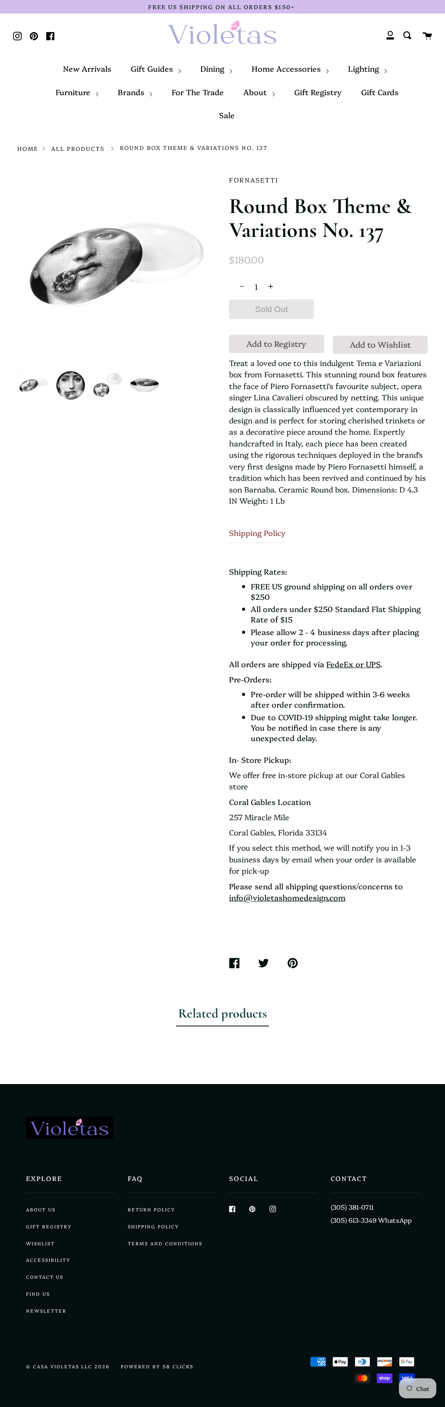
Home (27, 148)
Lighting (364, 68)
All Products (78, 148)
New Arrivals (87, 68)
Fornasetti (254, 179)
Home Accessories (287, 68)
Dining (213, 68)
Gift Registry (318, 91)
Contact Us (44, 1277)
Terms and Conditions (165, 1243)
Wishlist (40, 1243)
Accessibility (48, 1260)
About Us (41, 1209)
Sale (227, 115)
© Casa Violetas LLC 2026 (68, 1366)
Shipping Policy (257, 532)
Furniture (74, 91)
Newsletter (46, 1310)
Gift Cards (380, 91)
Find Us (38, 1294)
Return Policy (151, 1209)
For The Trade (198, 91)
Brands (132, 91)
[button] (240, 286)
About (256, 91)
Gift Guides (153, 68)
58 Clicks (178, 1366)
